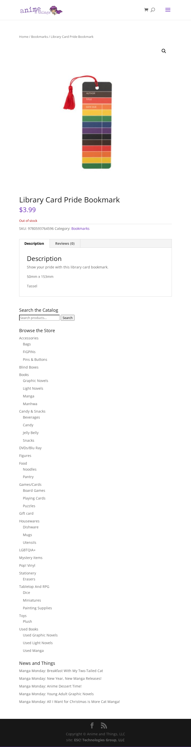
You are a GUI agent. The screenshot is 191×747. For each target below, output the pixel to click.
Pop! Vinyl (27, 565)
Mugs (27, 534)
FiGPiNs (29, 351)
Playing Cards (34, 498)
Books (24, 374)
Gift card (26, 513)
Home (23, 36)
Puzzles (29, 505)
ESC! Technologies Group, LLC (99, 740)
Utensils (29, 542)
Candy (28, 425)
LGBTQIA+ (27, 550)
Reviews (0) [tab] (65, 243)
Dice (26, 592)
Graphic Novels (35, 380)
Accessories (29, 338)
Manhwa (30, 403)
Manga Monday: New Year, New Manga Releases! (60, 678)
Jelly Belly (31, 432)
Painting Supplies (37, 608)
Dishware (31, 527)
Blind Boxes (29, 367)
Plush (27, 621)
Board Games (34, 490)
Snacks (28, 440)
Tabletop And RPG (34, 586)
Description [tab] (34, 243)
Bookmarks (39, 36)
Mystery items (31, 557)
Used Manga (33, 650)
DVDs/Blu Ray (30, 447)
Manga (28, 396)
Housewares (29, 521)
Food (23, 463)
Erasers (29, 579)
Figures (25, 455)
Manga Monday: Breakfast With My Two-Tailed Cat (61, 670)
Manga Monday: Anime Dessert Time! (50, 686)
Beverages (31, 417)
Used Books (28, 629)
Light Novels (33, 388)
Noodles (30, 469)
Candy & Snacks (32, 411)
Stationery (27, 573)
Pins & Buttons (35, 359)
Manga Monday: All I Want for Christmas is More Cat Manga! (69, 701)
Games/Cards (30, 484)
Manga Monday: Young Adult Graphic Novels (56, 693)
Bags (27, 344)
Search (68, 317)
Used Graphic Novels (40, 635)
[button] (163, 51)
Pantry (28, 476)
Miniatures (32, 600)
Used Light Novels (38, 642)
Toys (23, 615)
